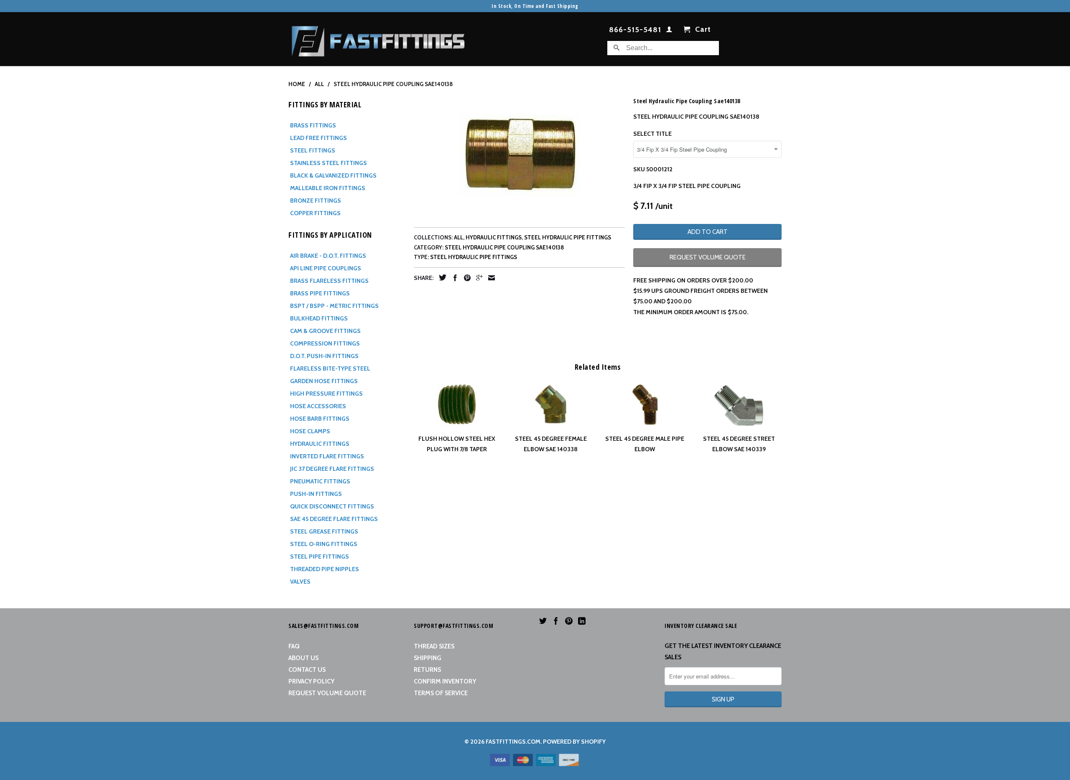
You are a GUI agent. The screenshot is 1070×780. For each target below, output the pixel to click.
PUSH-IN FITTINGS (316, 494)
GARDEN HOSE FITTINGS (324, 381)
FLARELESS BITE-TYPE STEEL (330, 368)
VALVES (300, 581)
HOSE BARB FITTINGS (319, 418)
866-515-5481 (635, 30)
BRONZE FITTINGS (315, 200)
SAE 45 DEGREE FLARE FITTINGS (334, 519)
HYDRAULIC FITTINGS (319, 443)
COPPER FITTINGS (315, 213)
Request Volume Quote (327, 693)
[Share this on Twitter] (440, 277)
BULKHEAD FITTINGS (319, 318)
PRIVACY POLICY (311, 681)
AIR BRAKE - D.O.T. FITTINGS (328, 255)
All (458, 237)
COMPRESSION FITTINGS (325, 343)
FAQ (294, 646)
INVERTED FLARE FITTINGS (327, 456)
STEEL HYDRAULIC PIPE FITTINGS (567, 237)
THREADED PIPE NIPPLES (324, 569)
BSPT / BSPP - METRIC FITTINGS (334, 306)
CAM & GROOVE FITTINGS (325, 331)
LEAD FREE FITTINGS (318, 138)
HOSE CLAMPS (310, 431)
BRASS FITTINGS (313, 125)
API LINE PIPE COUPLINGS (325, 268)
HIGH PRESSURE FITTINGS (326, 393)
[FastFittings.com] (378, 39)
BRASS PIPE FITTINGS (320, 293)
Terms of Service (441, 693)
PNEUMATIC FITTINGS (320, 481)
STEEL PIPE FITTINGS (319, 556)
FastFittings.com (513, 741)
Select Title (652, 133)
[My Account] (669, 31)
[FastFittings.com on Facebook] (556, 621)
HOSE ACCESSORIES (318, 406)
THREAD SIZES (434, 646)
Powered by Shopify (574, 741)
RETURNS (427, 669)
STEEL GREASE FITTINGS (324, 531)
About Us (303, 658)
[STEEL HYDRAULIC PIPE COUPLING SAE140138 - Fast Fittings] (519, 155)
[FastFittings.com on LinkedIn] (582, 621)
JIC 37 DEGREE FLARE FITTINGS (332, 469)
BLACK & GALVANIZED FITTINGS (333, 175)
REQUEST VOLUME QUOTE (708, 257)
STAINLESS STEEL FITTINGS (328, 163)
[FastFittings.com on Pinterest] (569, 621)
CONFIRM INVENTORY (445, 681)
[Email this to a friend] (489, 277)
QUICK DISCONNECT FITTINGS (332, 506)
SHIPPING (427, 658)
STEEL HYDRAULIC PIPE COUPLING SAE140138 (504, 247)
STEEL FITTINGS (312, 150)
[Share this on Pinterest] (465, 277)
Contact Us (307, 669)
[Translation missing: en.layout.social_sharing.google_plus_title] (477, 277)
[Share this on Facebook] (453, 277)
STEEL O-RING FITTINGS (323, 544)
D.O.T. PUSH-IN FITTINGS (324, 356)
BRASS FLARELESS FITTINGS (329, 281)
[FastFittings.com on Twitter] (543, 621)
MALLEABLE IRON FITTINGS (327, 188)
